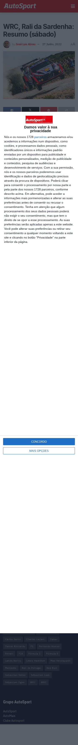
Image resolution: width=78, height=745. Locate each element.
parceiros (40, 136)
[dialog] (39, 372)
